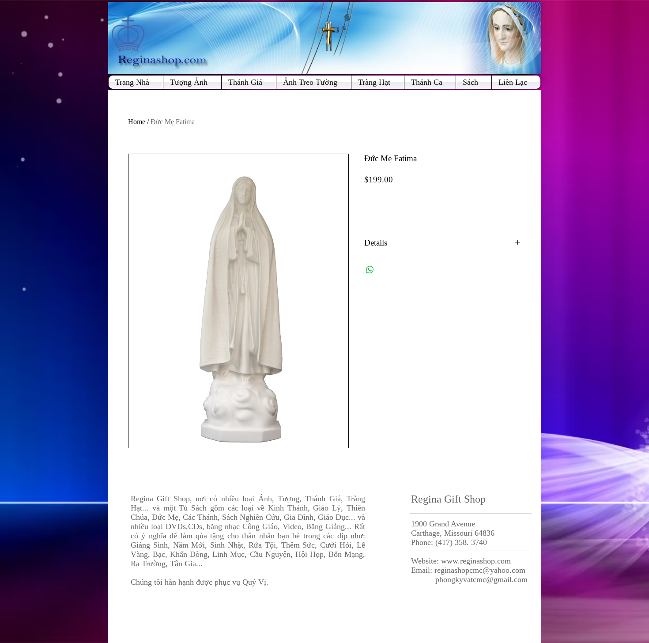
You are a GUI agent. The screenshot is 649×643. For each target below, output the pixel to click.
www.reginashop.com (476, 560)
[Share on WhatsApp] (370, 270)
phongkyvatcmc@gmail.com (481, 579)
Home (136, 121)
